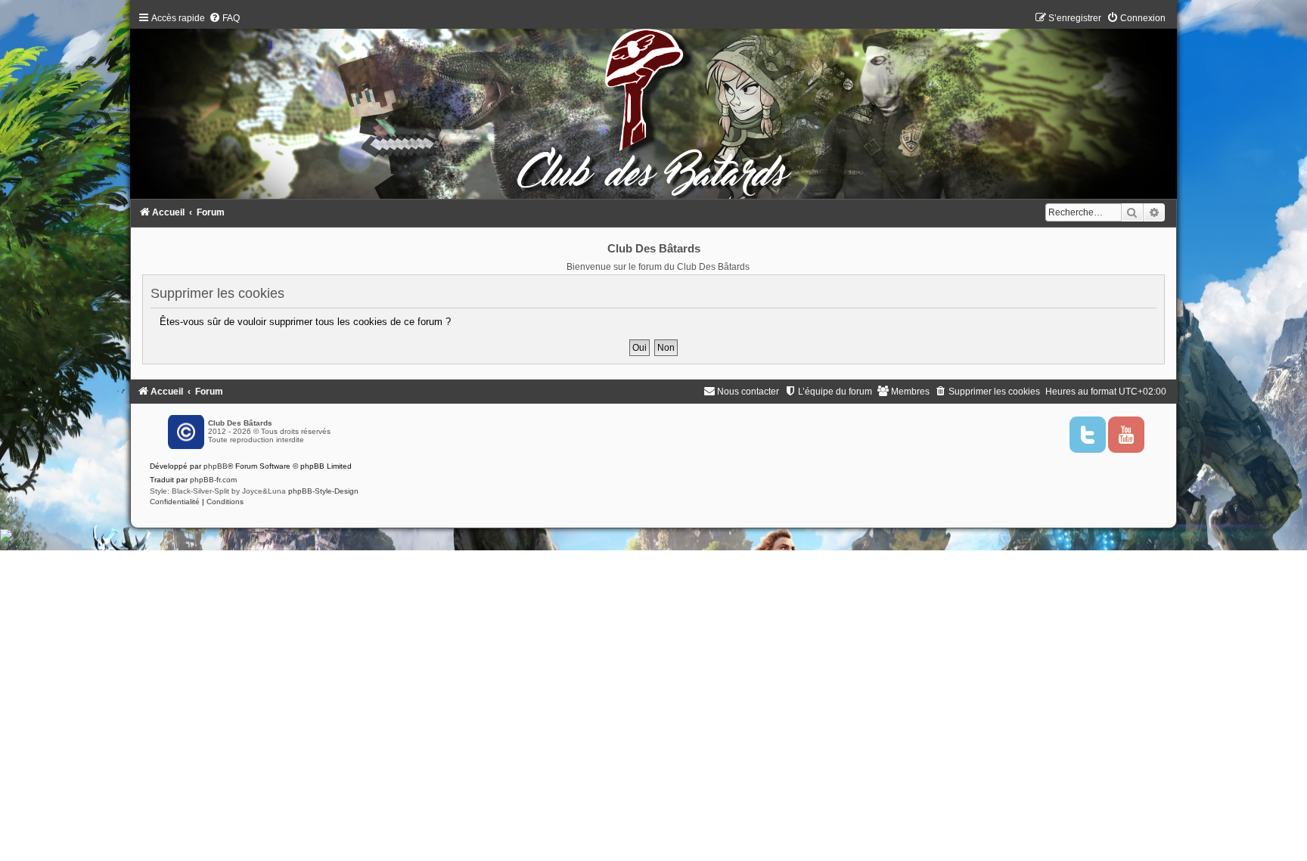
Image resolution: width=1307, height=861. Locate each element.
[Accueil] (653, 109)
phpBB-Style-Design (323, 491)
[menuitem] (224, 18)
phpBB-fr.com (213, 479)
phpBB (215, 466)
